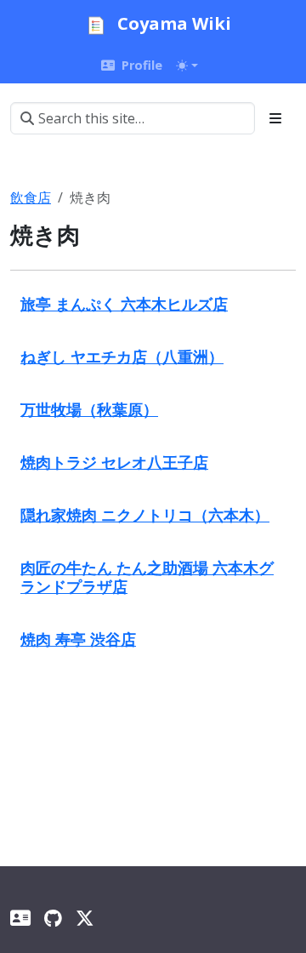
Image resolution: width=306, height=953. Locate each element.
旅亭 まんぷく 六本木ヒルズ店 (124, 303)
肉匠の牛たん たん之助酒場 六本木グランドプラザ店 (147, 576)
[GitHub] (53, 917)
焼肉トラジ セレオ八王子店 (114, 461)
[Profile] (20, 917)
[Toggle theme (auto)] (187, 65)
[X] (85, 917)
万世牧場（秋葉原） (89, 408)
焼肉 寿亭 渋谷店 (78, 638)
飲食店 (30, 197)
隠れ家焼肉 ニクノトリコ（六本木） (144, 514)
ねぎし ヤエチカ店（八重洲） (122, 356)
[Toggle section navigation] (275, 118)
